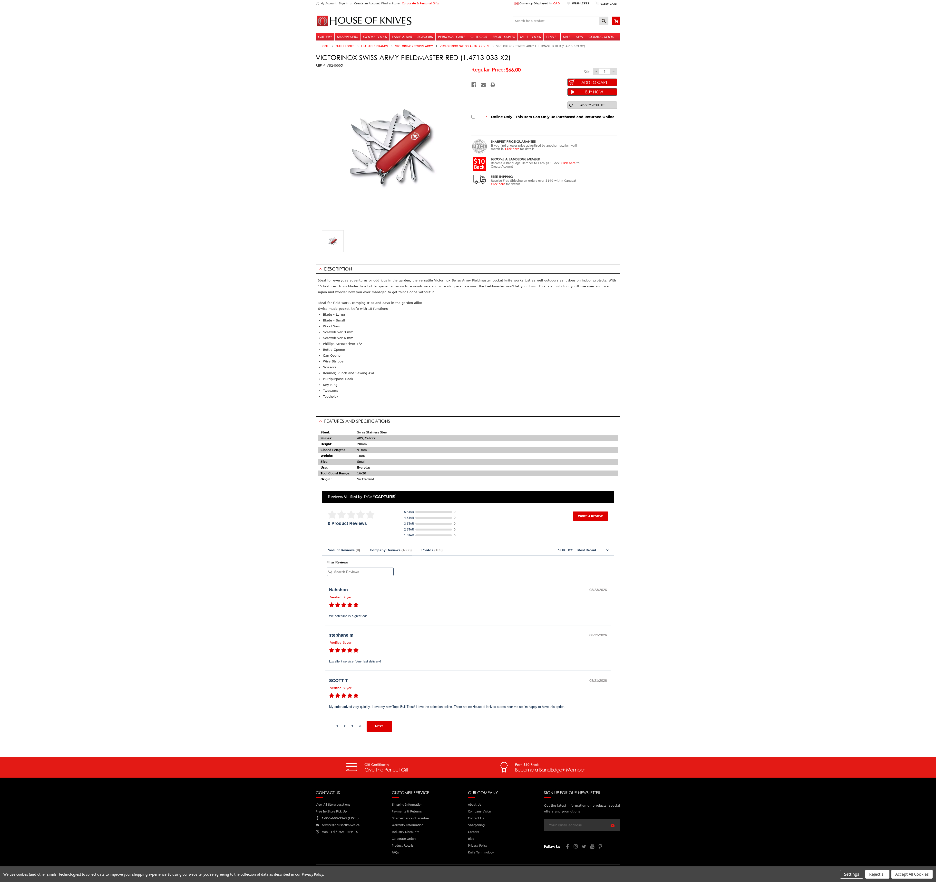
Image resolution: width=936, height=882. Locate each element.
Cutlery (325, 37)
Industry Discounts (405, 832)
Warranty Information (407, 825)
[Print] (492, 84)
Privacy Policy (312, 874)
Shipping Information (407, 804)
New (579, 37)
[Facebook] (473, 84)
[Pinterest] (600, 847)
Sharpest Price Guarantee (410, 818)
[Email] (483, 84)
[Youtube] (592, 847)
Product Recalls (402, 845)
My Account (328, 3)
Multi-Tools (530, 37)
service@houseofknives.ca (341, 825)
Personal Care (451, 37)
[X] (584, 847)
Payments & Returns (407, 811)
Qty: (587, 71)
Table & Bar (402, 37)
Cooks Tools (375, 37)
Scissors (425, 37)
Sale (567, 37)
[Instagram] (576, 847)
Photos (432, 550)
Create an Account (367, 3)
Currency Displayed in (539, 3)
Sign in (343, 3)
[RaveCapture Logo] (378, 497)
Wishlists (580, 3)
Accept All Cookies (912, 874)
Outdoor (479, 37)
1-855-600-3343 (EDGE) (340, 818)
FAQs (395, 852)
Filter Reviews (337, 562)
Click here (512, 149)
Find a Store (390, 3)
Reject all (877, 874)
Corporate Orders (404, 839)
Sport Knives (504, 37)
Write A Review (590, 516)
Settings (851, 874)
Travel (552, 37)
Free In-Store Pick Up (331, 811)
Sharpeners (347, 37)
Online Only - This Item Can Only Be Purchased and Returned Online (550, 117)
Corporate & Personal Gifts (420, 3)
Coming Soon (601, 37)
